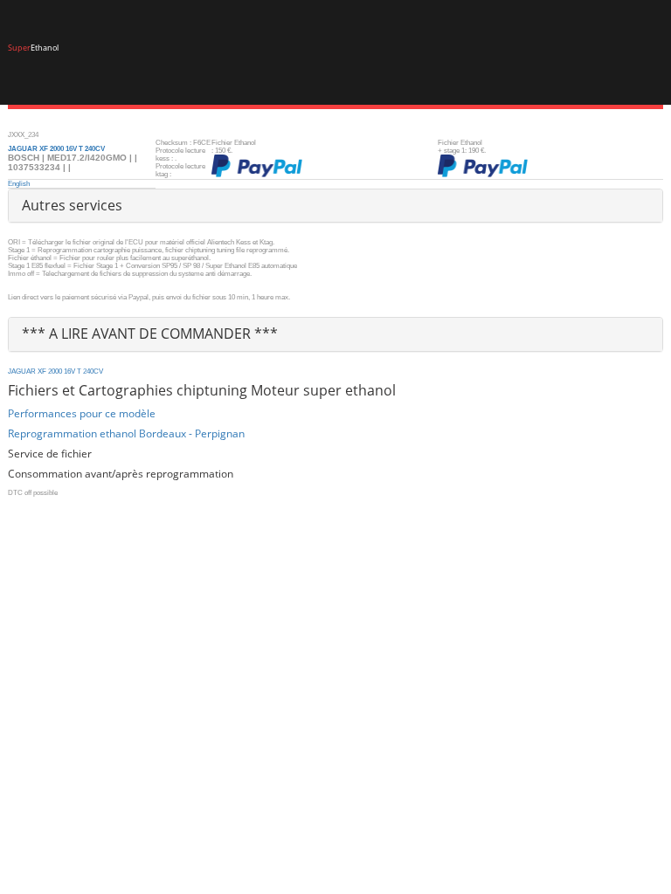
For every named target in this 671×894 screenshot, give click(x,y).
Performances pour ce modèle (82, 413)
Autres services (72, 205)
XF (42, 371)
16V (69, 371)
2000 (55, 371)
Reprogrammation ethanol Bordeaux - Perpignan (126, 433)
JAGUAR (22, 371)
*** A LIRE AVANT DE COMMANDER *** (150, 333)
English (19, 184)
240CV (93, 371)
